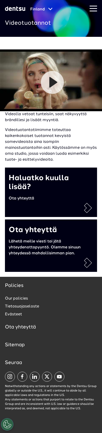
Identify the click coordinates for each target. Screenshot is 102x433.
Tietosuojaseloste (22, 306)
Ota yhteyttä (20, 327)
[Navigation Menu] (93, 9)
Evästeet (13, 314)
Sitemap (15, 345)
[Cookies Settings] (7, 424)
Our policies (16, 299)
